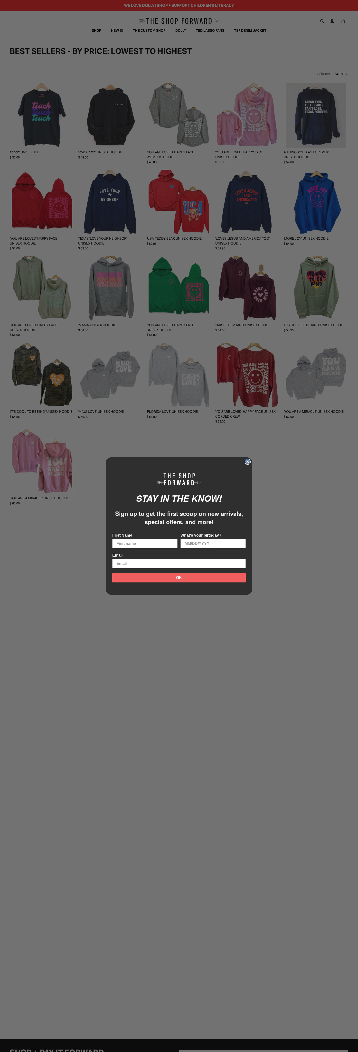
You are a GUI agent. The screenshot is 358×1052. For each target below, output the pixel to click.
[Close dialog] (247, 461)
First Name (122, 535)
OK (179, 578)
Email (117, 555)
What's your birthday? (200, 535)
